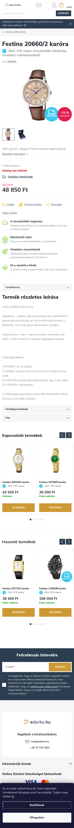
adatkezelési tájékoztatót (44, 686)
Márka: (9, 213)
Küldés (60, 667)
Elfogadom (37, 818)
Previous (62, 435)
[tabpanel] (18, 478)
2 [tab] (34, 519)
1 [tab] (30, 519)
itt (12, 796)
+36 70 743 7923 (40, 747)
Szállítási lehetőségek (20, 176)
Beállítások (37, 805)
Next (69, 435)
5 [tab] (43, 519)
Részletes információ (13, 154)
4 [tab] (40, 519)
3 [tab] (37, 519)
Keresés (63, 13)
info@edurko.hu (40, 741)
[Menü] (69, 5)
